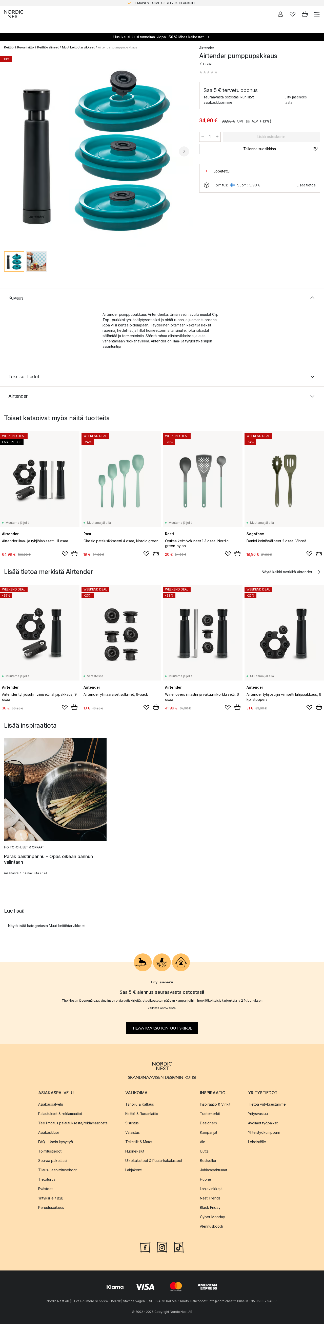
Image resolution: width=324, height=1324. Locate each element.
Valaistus (132, 1132)
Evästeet (45, 1188)
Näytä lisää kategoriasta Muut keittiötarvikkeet (46, 926)
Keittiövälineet (48, 47)
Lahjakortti (133, 1170)
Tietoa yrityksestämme (267, 1104)
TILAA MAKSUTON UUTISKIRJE (162, 1028)
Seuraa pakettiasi (52, 1160)
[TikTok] (178, 1246)
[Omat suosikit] (293, 14)
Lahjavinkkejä (211, 1188)
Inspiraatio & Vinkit (215, 1104)
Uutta (204, 1151)
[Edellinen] (9, 151)
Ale (202, 1141)
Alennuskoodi (211, 1226)
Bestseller (208, 1160)
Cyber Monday (212, 1216)
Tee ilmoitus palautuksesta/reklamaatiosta (73, 1123)
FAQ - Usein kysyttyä (55, 1141)
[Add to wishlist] (65, 553)
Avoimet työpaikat (263, 1123)
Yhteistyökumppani (264, 1132)
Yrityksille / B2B (51, 1198)
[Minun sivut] (280, 14)
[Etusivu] (13, 14)
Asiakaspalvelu (50, 1104)
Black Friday (210, 1207)
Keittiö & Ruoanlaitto (19, 47)
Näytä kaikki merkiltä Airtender (287, 572)
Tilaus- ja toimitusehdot (57, 1170)
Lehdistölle (257, 1141)
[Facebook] (145, 1246)
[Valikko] (317, 14)
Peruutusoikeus (51, 1207)
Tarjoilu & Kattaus (139, 1104)
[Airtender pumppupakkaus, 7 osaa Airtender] (96, 150)
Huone (205, 1179)
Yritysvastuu (258, 1113)
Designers (208, 1123)
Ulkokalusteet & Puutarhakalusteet (153, 1160)
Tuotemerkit (210, 1113)
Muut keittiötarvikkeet (78, 47)
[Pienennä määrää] (202, 137)
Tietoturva (46, 1179)
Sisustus (132, 1123)
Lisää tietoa (306, 185)
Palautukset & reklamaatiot (60, 1113)
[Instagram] (162, 1246)
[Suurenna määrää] (217, 137)
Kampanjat (208, 1132)
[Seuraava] (184, 151)
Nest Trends (210, 1198)
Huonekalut (134, 1151)
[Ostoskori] (305, 14)
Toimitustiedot (50, 1151)
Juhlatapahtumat (213, 1170)
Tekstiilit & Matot (138, 1141)
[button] (208, 72)
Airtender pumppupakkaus (117, 47)
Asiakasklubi (48, 1132)
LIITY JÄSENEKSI (151, 3)
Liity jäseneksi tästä (296, 99)
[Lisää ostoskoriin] (74, 553)
